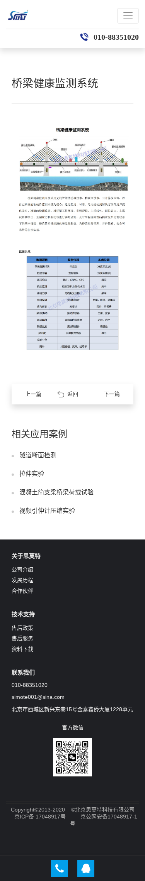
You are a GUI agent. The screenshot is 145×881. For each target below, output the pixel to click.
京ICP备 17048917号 (40, 816)
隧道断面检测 (37, 455)
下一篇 (112, 394)
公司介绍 (22, 569)
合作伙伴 (22, 591)
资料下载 (22, 649)
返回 (72, 394)
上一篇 (33, 394)
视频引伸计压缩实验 (47, 510)
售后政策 (22, 628)
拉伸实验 (31, 473)
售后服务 (22, 638)
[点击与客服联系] (85, 868)
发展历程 (22, 580)
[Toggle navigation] (128, 16)
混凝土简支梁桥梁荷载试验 (56, 492)
